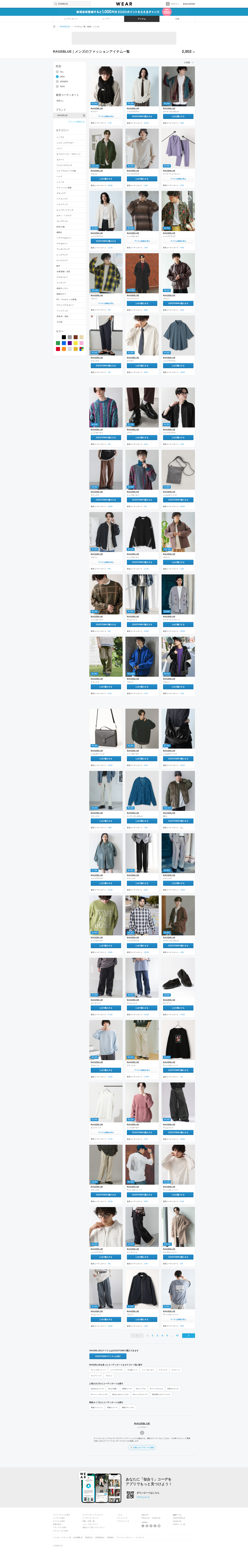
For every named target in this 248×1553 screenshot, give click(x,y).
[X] (143, 1525)
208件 (110, 952)
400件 (110, 1326)
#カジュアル (141, 1389)
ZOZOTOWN (178, 1518)
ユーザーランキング (90, 1518)
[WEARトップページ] (54, 26)
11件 (146, 693)
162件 (110, 765)
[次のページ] (188, 1335)
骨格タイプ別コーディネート (94, 1527)
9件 (109, 1264)
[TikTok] (155, 1525)
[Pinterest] (159, 1525)
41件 (146, 444)
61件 (110, 693)
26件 (182, 569)
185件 (182, 372)
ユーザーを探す (59, 1518)
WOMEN (64, 81)
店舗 (177, 19)
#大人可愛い (113, 1389)
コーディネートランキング (93, 1515)
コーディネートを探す (61, 1515)
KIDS (62, 86)
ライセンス (139, 1537)
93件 (146, 890)
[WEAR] (124, 4)
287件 (146, 123)
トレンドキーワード (90, 1524)
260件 (182, 631)
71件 (110, 123)
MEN (62, 76)
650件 (182, 507)
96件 (146, 372)
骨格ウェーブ (112, 1407)
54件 (182, 1201)
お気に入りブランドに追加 (143, 1448)
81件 (146, 765)
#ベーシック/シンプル (99, 1394)
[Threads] (151, 1525)
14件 (146, 248)
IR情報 (87, 1537)
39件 (182, 123)
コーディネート (71, 19)
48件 (182, 310)
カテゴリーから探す (60, 1531)
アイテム (142, 19)
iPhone (144, 1518)
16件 (182, 952)
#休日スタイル (173, 1389)
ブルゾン (108, 1376)
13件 (182, 693)
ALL (62, 72)
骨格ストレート (97, 1407)
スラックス (163, 1370)
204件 (146, 631)
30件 (182, 185)
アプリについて (143, 1497)
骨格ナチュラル (128, 1407)
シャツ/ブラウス (116, 1370)
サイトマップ (122, 1518)
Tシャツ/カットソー (98, 1370)
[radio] (58, 337)
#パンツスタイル (156, 1389)
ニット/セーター (148, 1370)
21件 (146, 1139)
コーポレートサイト (60, 1537)
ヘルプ (119, 1515)
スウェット (176, 1370)
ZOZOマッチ (178, 1524)
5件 (109, 444)
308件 (182, 1139)
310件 (146, 1015)
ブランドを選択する (76, 122)
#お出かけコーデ (97, 1389)
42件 (182, 444)
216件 (110, 890)
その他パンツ (132, 1370)
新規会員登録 (189, 4)
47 (177, 1335)
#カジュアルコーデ (140, 1394)
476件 (182, 1015)
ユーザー (106, 19)
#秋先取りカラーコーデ (161, 1394)
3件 (109, 310)
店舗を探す (57, 1524)
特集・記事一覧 (89, 1521)
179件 (146, 1077)
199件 (110, 186)
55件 (146, 1201)
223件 (110, 1077)
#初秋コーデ (127, 1389)
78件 (146, 828)
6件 (109, 631)
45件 (182, 248)
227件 (110, 248)
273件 (110, 1015)
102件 (110, 1201)
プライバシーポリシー (124, 1537)
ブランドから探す (60, 1527)
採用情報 (98, 1537)
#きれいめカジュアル (120, 1394)
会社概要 (76, 1537)
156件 (182, 890)
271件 (110, 1139)
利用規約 (110, 1537)
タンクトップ (96, 1376)
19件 (146, 186)
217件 (146, 569)
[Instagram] (147, 1525)
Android (155, 1518)
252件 (146, 952)
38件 (110, 828)
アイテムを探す (59, 1521)
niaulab (176, 1521)
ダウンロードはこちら (148, 1493)
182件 (182, 765)
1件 (181, 1077)
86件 (146, 310)
